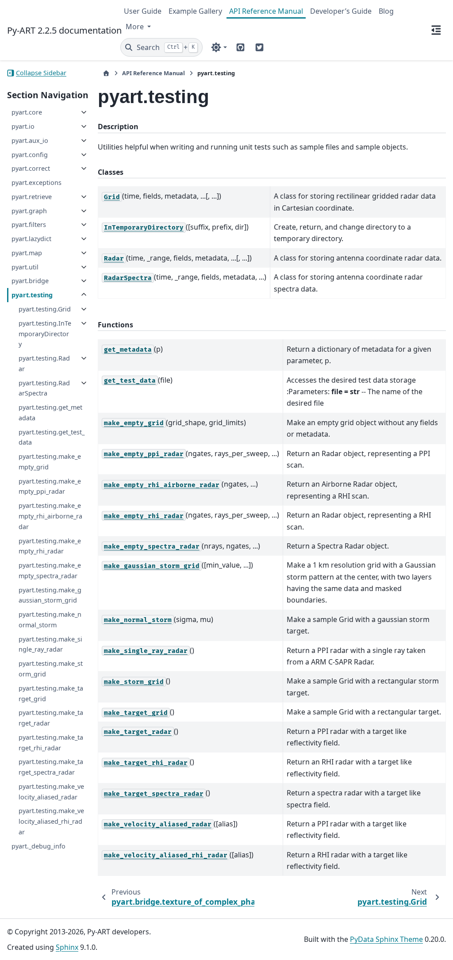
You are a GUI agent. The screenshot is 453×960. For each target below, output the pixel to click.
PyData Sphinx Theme (386, 939)
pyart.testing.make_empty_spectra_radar (50, 570)
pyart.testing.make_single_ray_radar (50, 644)
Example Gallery (195, 11)
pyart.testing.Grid (45, 309)
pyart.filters (29, 224)
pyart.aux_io (30, 140)
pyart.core (27, 112)
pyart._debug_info (38, 846)
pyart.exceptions (36, 182)
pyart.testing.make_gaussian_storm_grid (50, 595)
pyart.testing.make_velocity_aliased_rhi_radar (51, 821)
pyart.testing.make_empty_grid (50, 461)
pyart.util (25, 267)
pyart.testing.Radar (44, 363)
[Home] (106, 73)
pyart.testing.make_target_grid (51, 693)
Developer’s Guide (341, 11)
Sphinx (67, 947)
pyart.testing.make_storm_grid (51, 668)
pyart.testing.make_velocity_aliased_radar (51, 791)
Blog (386, 11)
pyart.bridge (30, 280)
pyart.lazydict (31, 238)
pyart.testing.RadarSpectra (44, 388)
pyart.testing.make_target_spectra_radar (51, 766)
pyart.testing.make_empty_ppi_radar (50, 486)
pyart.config (30, 154)
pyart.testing (32, 295)
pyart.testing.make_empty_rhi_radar (50, 546)
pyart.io (23, 126)
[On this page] (436, 30)
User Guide (142, 11)
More (136, 26)
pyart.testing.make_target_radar (51, 717)
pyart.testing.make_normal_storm (50, 619)
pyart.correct (31, 168)
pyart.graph (29, 211)
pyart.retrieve (32, 196)
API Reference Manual (266, 11)
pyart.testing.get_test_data (51, 437)
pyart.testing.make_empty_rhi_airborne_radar (50, 516)
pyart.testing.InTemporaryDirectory (45, 334)
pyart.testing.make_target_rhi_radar (51, 742)
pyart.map (27, 253)
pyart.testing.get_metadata (50, 412)
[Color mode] (219, 47)
